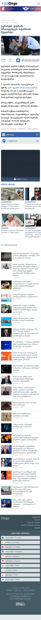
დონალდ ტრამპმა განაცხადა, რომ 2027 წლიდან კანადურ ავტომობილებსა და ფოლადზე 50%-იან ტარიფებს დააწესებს (20, 333)
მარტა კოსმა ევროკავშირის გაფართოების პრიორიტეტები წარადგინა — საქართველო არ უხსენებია (20, 504)
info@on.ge (18, 590)
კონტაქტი (37, 528)
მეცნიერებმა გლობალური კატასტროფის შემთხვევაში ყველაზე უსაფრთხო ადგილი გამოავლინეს (20, 438)
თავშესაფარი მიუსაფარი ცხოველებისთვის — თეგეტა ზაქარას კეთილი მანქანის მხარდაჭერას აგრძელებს (20, 285)
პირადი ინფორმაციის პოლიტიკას (20, 598)
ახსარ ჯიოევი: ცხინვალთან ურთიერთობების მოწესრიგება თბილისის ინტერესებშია (20, 379)
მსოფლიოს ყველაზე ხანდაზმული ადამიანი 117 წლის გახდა (12, 224)
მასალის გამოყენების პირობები (30, 525)
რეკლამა (37, 520)
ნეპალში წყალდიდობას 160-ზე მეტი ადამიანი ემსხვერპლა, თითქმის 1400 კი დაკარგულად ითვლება (20, 256)
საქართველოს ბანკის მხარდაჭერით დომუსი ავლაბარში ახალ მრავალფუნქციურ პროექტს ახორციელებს (20, 491)
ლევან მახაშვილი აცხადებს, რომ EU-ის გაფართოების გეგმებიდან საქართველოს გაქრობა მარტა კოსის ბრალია (20, 463)
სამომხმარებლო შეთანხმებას (19, 596)
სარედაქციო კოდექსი (33, 522)
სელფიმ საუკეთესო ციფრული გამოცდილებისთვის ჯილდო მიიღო (20, 297)
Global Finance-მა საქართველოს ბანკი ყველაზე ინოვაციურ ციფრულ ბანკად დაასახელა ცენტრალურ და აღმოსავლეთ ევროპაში (20, 357)
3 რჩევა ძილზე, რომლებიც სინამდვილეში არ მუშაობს (20, 427)
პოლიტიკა (14, 22)
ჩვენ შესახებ (36, 517)
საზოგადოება (5, 22)
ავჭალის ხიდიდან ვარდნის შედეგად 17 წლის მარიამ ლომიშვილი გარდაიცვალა (12, 199)
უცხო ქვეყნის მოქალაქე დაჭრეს (22, 87)
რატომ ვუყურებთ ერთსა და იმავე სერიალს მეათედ (20, 406)
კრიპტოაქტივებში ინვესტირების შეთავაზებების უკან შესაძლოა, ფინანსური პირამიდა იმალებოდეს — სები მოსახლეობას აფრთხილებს (20, 450)
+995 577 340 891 (29, 590)
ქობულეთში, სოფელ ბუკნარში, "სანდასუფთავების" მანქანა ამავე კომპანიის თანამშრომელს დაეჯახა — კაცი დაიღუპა (20, 309)
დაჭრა (29, 129)
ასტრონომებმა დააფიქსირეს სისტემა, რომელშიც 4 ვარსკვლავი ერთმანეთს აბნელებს (20, 369)
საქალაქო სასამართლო (18, 129)
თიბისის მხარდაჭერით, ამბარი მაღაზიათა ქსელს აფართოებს (20, 321)
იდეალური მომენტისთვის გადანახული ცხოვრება (20, 416)
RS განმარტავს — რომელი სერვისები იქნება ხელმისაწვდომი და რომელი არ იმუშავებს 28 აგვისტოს (20, 345)
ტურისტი (35, 129)
